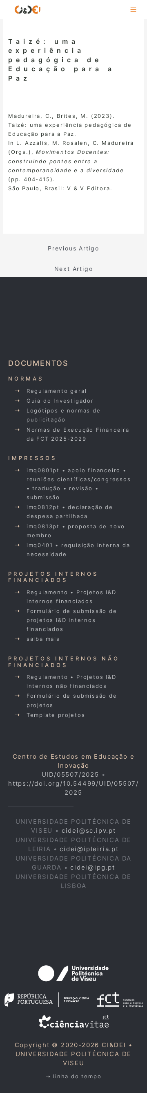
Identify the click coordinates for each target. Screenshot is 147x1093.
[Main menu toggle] (133, 9)
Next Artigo (73, 268)
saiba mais (43, 639)
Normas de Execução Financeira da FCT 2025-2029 (78, 434)
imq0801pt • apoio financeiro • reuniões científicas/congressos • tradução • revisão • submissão (79, 483)
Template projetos (56, 715)
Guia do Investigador (60, 400)
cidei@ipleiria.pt (89, 849)
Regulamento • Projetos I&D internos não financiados (71, 681)
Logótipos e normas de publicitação (64, 415)
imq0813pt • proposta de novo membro (76, 531)
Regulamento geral (57, 391)
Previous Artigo (73, 248)
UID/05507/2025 (70, 774)
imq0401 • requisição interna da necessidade (78, 549)
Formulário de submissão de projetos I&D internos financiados (72, 620)
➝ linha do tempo (74, 1076)
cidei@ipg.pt (92, 867)
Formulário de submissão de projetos (72, 700)
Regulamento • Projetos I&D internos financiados (71, 596)
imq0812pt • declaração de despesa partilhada (70, 511)
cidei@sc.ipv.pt (89, 830)
